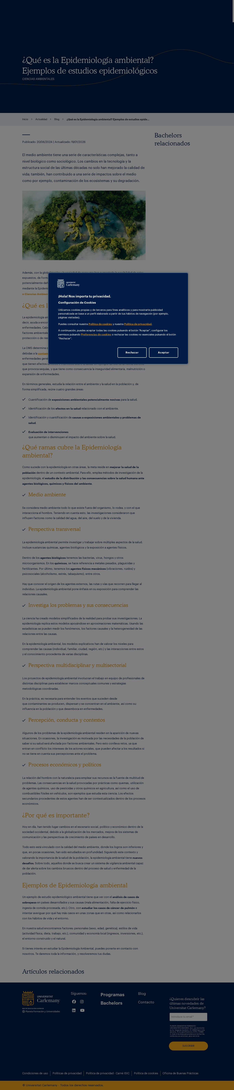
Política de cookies (100, 324)
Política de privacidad (138, 324)
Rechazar (132, 352)
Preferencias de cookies (96, 334)
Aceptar (163, 352)
